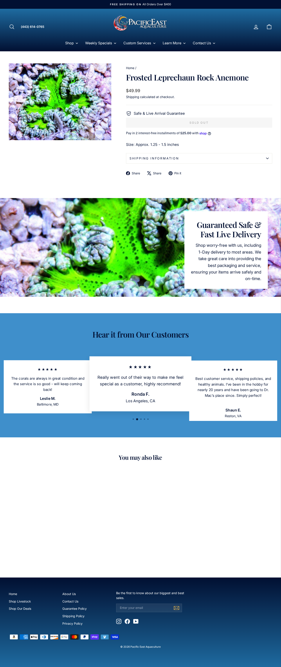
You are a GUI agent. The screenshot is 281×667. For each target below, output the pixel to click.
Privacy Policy (72, 623)
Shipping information (154, 158)
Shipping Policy (73, 616)
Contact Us (70, 601)
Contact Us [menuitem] (202, 43)
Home (130, 68)
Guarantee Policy (74, 608)
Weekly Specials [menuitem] (98, 43)
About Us (69, 594)
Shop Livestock (20, 601)
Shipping (132, 97)
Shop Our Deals (20, 608)
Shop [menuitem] (69, 43)
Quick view (40, 529)
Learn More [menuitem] (172, 43)
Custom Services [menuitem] (137, 43)
